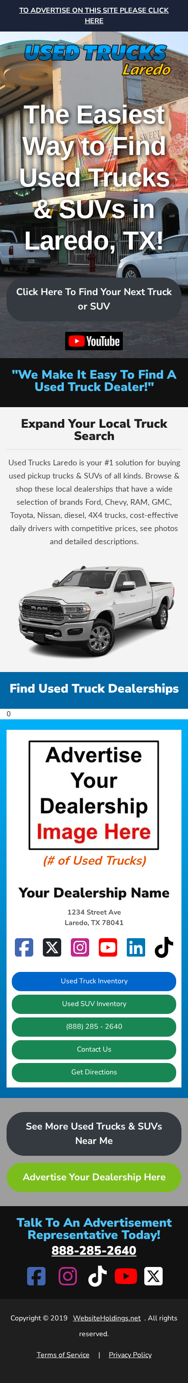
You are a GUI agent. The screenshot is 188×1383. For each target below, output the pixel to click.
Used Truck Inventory (94, 981)
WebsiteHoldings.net (107, 1318)
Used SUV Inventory (94, 1004)
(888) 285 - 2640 (94, 1026)
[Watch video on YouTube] (94, 341)
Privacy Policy (130, 1355)
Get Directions (94, 1072)
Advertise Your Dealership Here (94, 1177)
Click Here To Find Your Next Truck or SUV (94, 299)
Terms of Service (63, 1355)
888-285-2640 (94, 1250)
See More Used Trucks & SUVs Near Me (94, 1133)
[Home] (94, 55)
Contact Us (94, 1049)
